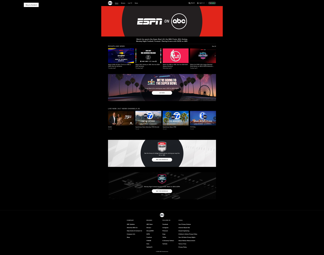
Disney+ (148, 227)
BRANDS (149, 220)
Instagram (165, 227)
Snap (163, 234)
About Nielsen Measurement (186, 240)
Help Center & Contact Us (134, 231)
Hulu (147, 244)
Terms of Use (182, 244)
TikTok (164, 237)
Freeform (149, 237)
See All (214, 46)
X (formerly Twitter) (168, 240)
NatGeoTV (149, 247)
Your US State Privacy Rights (186, 237)
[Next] (215, 55)
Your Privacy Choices (184, 224)
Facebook (165, 224)
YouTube (164, 244)
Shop (128, 237)
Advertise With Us (132, 227)
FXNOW (148, 240)
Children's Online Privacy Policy (187, 234)
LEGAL (180, 220)
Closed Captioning (183, 231)
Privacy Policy (182, 247)
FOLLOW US (166, 220)
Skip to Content (31, 5)
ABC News (149, 224)
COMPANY (130, 220)
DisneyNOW (150, 231)
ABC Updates (131, 224)
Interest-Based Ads (184, 227)
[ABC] (110, 3)
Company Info (131, 234)
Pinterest (165, 231)
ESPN (148, 234)
